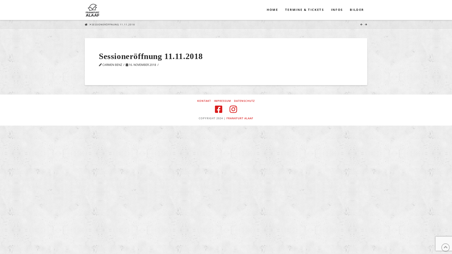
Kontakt (204, 101)
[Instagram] (233, 109)
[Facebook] (218, 109)
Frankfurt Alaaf (239, 118)
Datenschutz (244, 101)
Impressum (222, 101)
